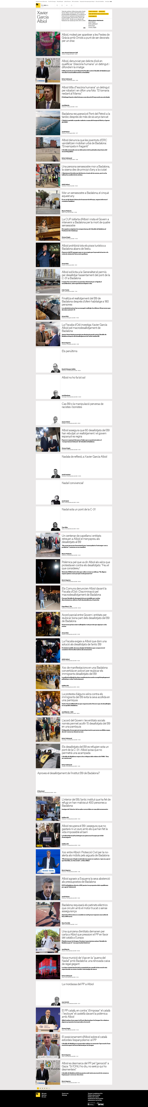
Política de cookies (93, 1096)
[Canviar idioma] (66, 5)
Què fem (44, 1095)
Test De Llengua (52, 1)
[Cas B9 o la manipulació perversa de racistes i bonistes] (74, 413)
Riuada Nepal (60, 1)
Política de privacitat (94, 1095)
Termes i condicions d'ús (95, 1093)
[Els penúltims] (74, 360)
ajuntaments (92, 16)
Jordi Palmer (92, 22)
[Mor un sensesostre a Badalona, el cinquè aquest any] (74, 202)
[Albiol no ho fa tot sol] (74, 387)
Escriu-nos (65, 1093)
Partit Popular (93, 11)
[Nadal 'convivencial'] (74, 492)
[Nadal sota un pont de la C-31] (74, 518)
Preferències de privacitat (95, 1098)
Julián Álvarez (67, 1)
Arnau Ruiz (91, 25)
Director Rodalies (100, 1)
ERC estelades (75, 1)
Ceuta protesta (108, 1)
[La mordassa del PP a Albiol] (74, 993)
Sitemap (64, 1095)
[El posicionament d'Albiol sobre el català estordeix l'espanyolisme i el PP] (74, 1046)
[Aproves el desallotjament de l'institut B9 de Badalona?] (74, 782)
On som (44, 1096)
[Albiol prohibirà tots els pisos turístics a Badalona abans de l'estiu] (74, 255)
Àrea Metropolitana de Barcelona (98, 13)
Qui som (44, 1093)
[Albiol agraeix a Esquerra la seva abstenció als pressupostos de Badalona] (74, 888)
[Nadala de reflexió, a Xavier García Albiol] (74, 466)
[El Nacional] (38, 5)
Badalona (102, 11)
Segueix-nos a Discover (41, 1)
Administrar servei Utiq (95, 1100)
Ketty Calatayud (93, 23)
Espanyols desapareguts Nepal (87, 1)
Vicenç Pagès (92, 27)
